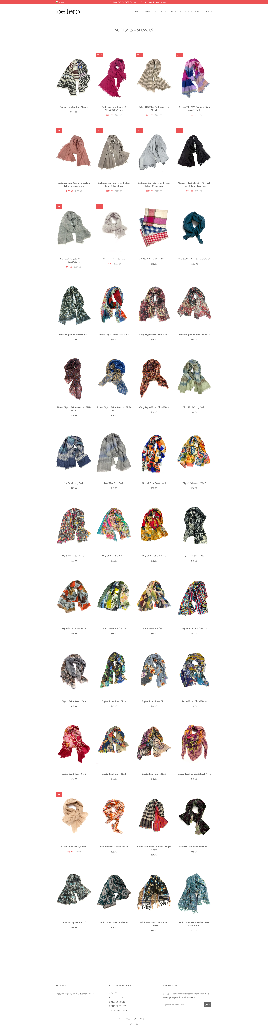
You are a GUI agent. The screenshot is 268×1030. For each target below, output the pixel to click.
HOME (137, 11)
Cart (209, 11)
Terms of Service (119, 1010)
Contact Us (116, 997)
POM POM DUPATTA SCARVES (186, 11)
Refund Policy (117, 1006)
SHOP (164, 11)
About (113, 993)
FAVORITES (150, 11)
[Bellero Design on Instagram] (137, 1025)
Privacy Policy (118, 1002)
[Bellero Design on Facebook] (130, 1025)
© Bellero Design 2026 (131, 1018)
